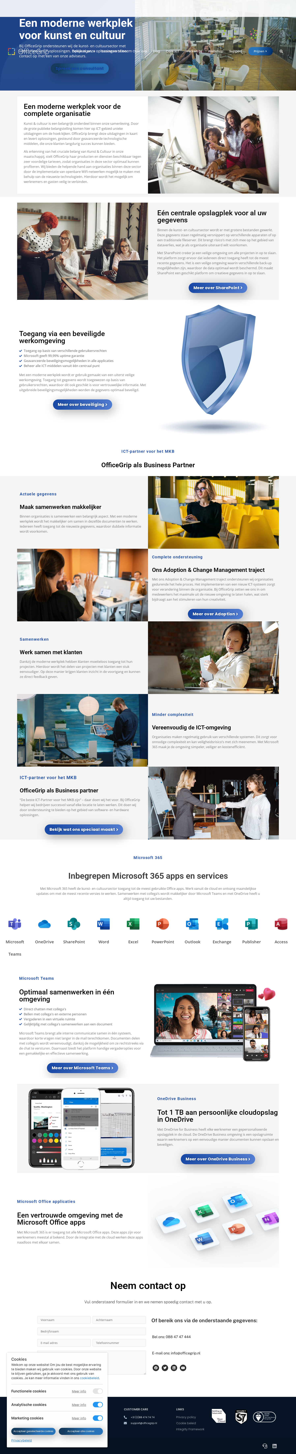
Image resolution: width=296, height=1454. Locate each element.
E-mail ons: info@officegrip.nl (176, 1353)
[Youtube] (183, 1368)
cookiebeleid (89, 1378)
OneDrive (44, 942)
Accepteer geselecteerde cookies (33, 1431)
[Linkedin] (174, 1368)
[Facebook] (156, 1368)
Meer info (79, 1391)
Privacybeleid (21, 1440)
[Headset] (264, 1446)
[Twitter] (165, 1368)
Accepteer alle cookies (80, 1431)
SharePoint (74, 942)
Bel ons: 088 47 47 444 (171, 1337)
